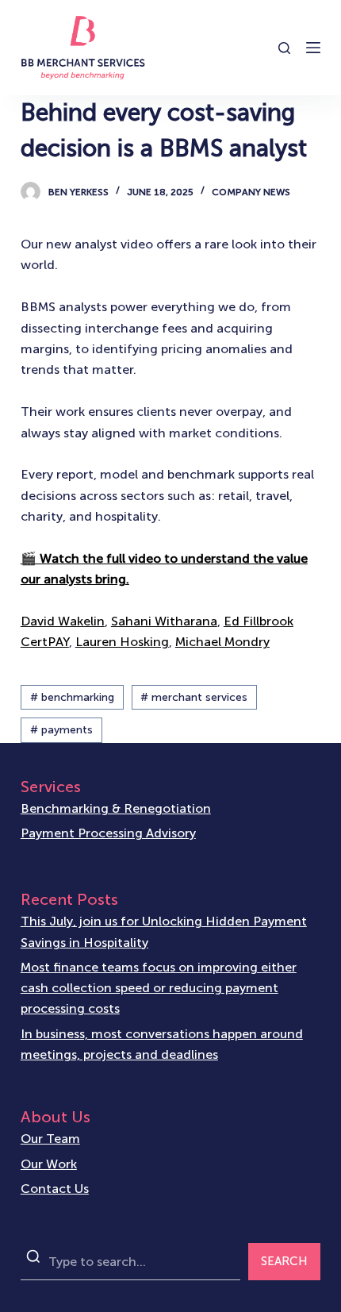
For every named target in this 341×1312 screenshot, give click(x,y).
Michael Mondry (222, 641)
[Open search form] (284, 48)
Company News (251, 192)
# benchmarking (72, 697)
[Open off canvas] (313, 47)
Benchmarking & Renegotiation (116, 808)
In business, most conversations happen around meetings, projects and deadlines (162, 1044)
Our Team (50, 1138)
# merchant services (193, 697)
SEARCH (284, 1261)
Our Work (49, 1164)
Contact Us (55, 1188)
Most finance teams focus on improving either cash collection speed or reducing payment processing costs (159, 988)
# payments (61, 730)
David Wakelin (63, 621)
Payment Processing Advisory (108, 833)
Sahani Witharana (164, 621)
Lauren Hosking (122, 641)
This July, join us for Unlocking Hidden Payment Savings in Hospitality (164, 931)
